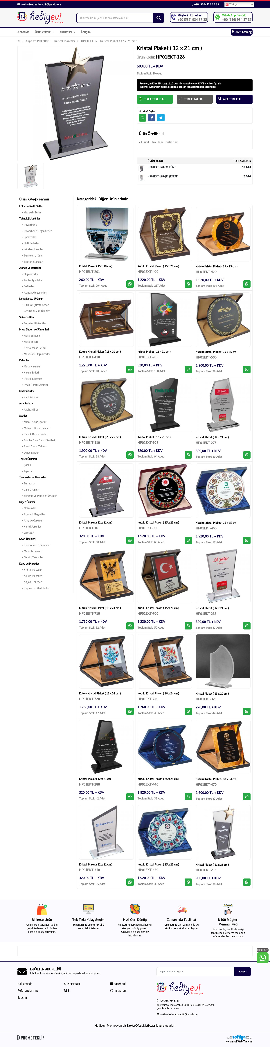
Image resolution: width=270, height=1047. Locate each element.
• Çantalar (26, 532)
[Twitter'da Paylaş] (161, 117)
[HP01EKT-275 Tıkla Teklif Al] (247, 455)
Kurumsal (66, 32)
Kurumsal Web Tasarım (239, 1041)
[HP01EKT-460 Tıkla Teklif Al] (247, 540)
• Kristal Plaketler (30, 569)
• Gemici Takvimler (31, 557)
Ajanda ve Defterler (30, 267)
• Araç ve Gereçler (31, 520)
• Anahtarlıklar (28, 409)
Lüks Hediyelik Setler (31, 206)
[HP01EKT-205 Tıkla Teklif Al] (188, 369)
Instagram (120, 990)
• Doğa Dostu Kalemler (33, 384)
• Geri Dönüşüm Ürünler (34, 310)
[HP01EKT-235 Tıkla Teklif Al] (247, 625)
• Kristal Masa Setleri (32, 347)
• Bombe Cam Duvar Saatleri (37, 440)
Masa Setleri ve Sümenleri (34, 329)
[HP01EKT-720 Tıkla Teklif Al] (130, 711)
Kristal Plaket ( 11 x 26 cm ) (212, 864)
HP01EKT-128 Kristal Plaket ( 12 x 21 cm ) (109, 41)
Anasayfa (23, 32)
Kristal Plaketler (64, 41)
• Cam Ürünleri (29, 489)
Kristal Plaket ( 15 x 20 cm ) (212, 693)
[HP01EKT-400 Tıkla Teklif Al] (188, 284)
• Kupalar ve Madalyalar (34, 588)
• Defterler (26, 286)
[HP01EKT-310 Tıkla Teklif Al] (130, 882)
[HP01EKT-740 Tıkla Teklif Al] (188, 711)
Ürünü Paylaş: (148, 111)
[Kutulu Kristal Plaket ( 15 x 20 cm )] (165, 234)
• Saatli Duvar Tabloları (33, 446)
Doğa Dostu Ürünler (31, 298)
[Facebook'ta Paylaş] (151, 117)
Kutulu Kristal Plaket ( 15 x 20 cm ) (158, 266)
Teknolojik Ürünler (29, 218)
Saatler (23, 415)
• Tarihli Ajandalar (30, 280)
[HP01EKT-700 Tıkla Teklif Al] (188, 625)
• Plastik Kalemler (30, 378)
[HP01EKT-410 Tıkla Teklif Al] (130, 369)
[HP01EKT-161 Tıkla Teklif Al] (130, 540)
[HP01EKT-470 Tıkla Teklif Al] (247, 796)
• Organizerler (28, 274)
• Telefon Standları (31, 261)
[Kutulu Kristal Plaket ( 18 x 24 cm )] (106, 576)
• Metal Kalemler (30, 366)
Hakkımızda (24, 983)
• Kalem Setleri (29, 372)
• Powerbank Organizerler (35, 231)
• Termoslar (27, 483)
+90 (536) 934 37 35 (206, 4)
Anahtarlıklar (26, 403)
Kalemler (24, 360)
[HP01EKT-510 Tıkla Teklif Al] (130, 455)
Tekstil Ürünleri (28, 458)
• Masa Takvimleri (30, 551)
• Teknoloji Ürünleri (31, 255)
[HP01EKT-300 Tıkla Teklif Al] (188, 540)
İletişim (86, 32)
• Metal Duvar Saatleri (33, 421)
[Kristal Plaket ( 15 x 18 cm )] (106, 234)
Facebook (119, 983)
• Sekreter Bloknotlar (32, 323)
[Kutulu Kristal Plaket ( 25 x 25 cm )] (223, 234)
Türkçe (232, 4)
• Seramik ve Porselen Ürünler (38, 495)
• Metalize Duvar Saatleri (34, 428)
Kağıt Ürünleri (27, 538)
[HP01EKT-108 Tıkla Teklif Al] (188, 455)
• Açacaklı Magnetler (32, 514)
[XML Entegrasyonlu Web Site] (75, 1037)
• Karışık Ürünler (30, 526)
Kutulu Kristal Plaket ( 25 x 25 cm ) (216, 266)
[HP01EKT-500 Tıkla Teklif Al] (247, 369)
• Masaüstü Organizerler (34, 354)
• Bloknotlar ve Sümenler (35, 545)
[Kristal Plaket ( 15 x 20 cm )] (223, 661)
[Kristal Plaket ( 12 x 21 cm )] (165, 319)
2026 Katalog (243, 32)
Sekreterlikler (26, 317)
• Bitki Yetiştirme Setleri (34, 304)
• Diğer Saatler (29, 452)
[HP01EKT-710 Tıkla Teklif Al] (130, 625)
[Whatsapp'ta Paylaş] (142, 118)
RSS (66, 990)
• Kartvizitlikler (29, 397)
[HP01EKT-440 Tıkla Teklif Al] (188, 796)
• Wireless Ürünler (31, 249)
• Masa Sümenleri (30, 335)
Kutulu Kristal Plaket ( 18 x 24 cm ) (100, 607)
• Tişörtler (26, 471)
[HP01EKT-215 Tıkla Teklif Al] (247, 882)
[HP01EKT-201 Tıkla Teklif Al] (130, 284)
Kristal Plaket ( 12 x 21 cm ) (154, 351)
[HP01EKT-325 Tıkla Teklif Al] (247, 711)
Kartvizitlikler (26, 391)
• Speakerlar (27, 237)
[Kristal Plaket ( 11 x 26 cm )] (223, 832)
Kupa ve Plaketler (37, 41)
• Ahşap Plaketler (30, 581)
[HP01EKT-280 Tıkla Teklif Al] (130, 796)
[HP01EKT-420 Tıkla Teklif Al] (247, 284)
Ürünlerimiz (43, 32)
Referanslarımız (27, 990)
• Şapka (25, 464)
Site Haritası (72, 983)
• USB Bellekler (29, 243)
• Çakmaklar (27, 508)
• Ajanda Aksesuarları (32, 292)
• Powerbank (28, 224)
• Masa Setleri (28, 341)
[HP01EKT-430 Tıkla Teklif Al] (188, 882)
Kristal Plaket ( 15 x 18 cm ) (95, 266)
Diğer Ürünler (27, 502)
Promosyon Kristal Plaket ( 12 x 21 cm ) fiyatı (162, 83)
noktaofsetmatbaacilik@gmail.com (41, 4)
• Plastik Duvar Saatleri (33, 434)
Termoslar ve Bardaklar (32, 477)
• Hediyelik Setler (30, 212)
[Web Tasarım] (239, 1037)
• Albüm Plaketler (30, 575)
